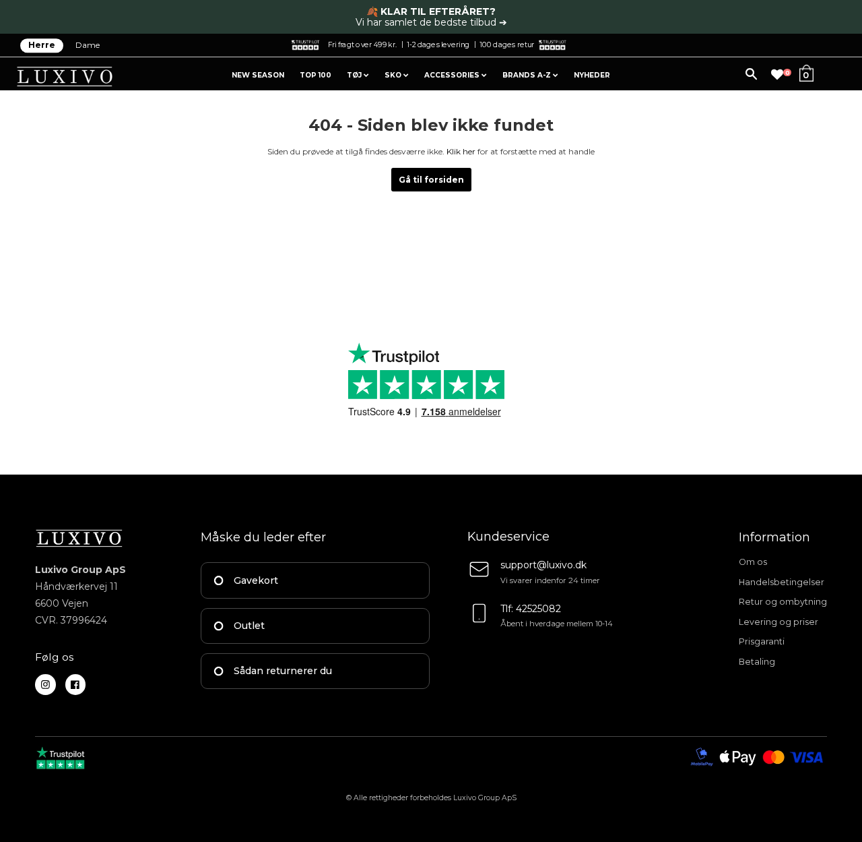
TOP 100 (315, 75)
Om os (753, 562)
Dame (87, 45)
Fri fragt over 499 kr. (362, 44)
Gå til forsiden (431, 180)
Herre (41, 45)
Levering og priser (778, 622)
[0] (777, 75)
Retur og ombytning (783, 602)
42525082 (538, 609)
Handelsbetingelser (781, 582)
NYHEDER (592, 75)
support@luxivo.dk (543, 565)
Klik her (460, 151)
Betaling (757, 662)
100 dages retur (506, 44)
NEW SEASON (258, 75)
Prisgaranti (762, 641)
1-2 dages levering (438, 44)
